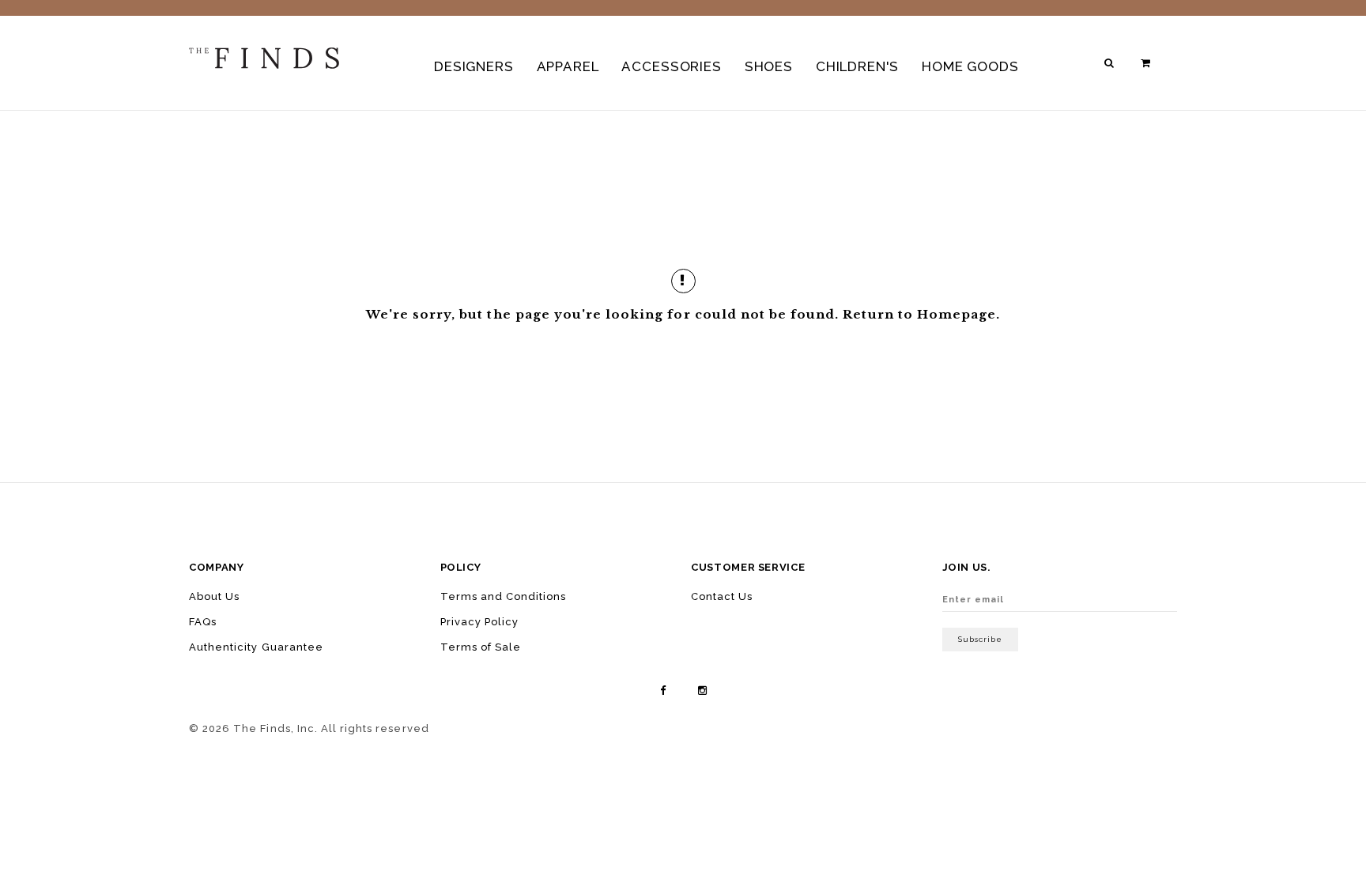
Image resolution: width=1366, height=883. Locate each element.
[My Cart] (1147, 63)
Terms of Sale (481, 647)
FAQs (203, 622)
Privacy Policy (479, 622)
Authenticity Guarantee (256, 647)
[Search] (1110, 63)
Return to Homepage (919, 314)
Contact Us (722, 596)
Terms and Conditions (503, 596)
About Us (214, 596)
